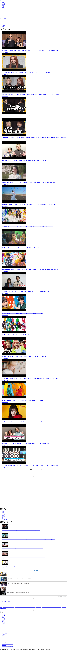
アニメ (3, 4)
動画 (3, 9)
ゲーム (3, 516)
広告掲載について (5, 634)
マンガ (5, 11)
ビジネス (3, 518)
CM (3, 512)
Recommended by (60, 596)
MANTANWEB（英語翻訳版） (7, 646)
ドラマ (3, 6)
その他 (3, 10)
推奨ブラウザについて (6, 635)
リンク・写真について (6, 633)
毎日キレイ (4, 645)
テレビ (3, 622)
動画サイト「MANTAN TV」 (7, 644)
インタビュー (4, 3)
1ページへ (33, 472)
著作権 (3, 636)
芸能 (3, 621)
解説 (3, 2)
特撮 (3, 5)
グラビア (3, 517)
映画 (3, 7)
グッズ (3, 8)
